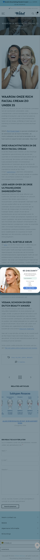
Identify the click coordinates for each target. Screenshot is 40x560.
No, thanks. (30, 290)
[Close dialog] (38, 269)
